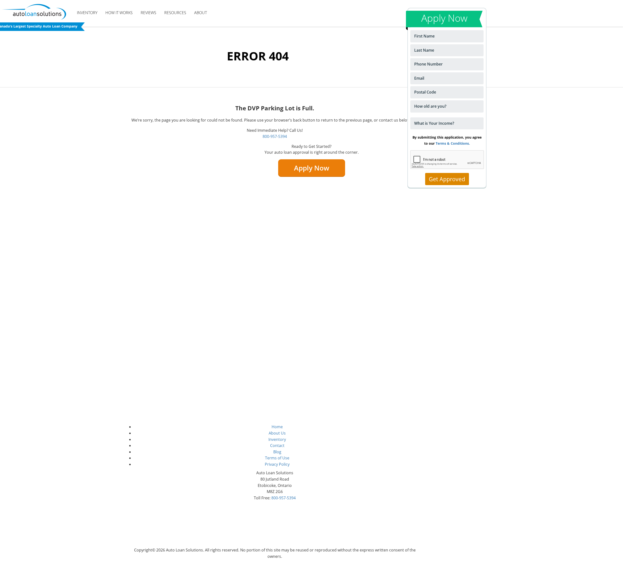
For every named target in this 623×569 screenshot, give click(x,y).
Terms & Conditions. (453, 143)
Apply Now (311, 167)
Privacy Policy (277, 464)
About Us (277, 433)
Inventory (87, 12)
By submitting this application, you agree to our (447, 140)
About (200, 12)
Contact (277, 445)
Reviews (148, 12)
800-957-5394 (275, 136)
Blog (277, 452)
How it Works (119, 12)
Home (277, 426)
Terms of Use (277, 458)
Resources (175, 12)
